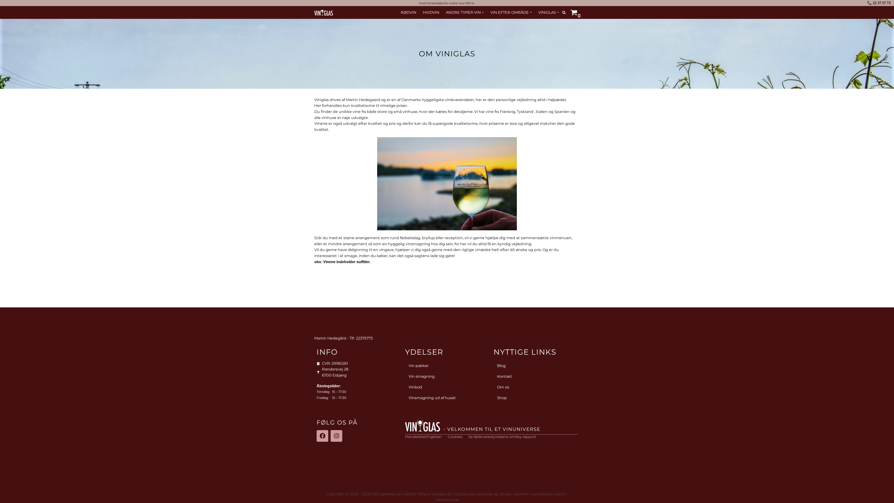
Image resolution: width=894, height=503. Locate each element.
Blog (501, 366)
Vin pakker (419, 366)
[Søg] (564, 12)
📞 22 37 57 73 (879, 3)
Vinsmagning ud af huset (432, 398)
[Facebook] (322, 436)
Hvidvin (431, 12)
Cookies (455, 437)
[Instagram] (336, 436)
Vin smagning (422, 376)
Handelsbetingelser (423, 437)
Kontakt (504, 376)
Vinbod (415, 387)
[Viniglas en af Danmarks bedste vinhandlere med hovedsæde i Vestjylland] (323, 12)
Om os (503, 387)
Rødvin (408, 12)
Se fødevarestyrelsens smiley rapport (502, 437)
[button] (483, 12)
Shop (502, 398)
